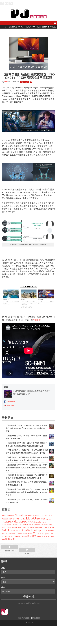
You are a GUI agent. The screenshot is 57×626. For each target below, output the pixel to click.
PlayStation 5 (42, 531)
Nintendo (38, 527)
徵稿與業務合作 (24, 617)
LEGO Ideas (13, 521)
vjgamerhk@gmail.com (29, 602)
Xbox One (6, 536)
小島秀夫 (23, 536)
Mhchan (24, 524)
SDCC (7, 534)
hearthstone (13, 518)
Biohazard (10, 515)
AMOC (4, 515)
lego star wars (40, 522)
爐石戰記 (45, 536)
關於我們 (36, 617)
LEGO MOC (27, 521)
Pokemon (50, 531)
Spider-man (13, 534)
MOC (31, 524)
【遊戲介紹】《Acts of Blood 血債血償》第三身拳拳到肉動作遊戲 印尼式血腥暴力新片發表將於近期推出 (26, 467)
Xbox (36, 533)
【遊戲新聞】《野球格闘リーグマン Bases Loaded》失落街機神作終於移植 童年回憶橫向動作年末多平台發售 (27, 492)
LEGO (31, 518)
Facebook (11, 401)
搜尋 (3, 587)
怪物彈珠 (32, 536)
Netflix (32, 527)
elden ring (37, 515)
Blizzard (19, 515)
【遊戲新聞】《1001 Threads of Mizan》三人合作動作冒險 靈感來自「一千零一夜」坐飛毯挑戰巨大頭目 (26, 428)
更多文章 (10, 405)
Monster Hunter (39, 525)
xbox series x (15, 536)
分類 (3, 577)
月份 (3, 567)
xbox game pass (47, 533)
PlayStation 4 (29, 530)
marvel (16, 524)
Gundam (44, 515)
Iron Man (22, 519)
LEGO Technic (7, 525)
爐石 (39, 536)
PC (20, 531)
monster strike (21, 527)
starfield (21, 533)
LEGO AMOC (40, 519)
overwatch (14, 530)
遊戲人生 (10, 539)
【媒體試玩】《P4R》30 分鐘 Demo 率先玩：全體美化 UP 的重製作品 (32, 27)
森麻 (6, 81)
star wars (28, 533)
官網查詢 (37, 320)
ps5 (3, 533)
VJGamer (28, 622)
